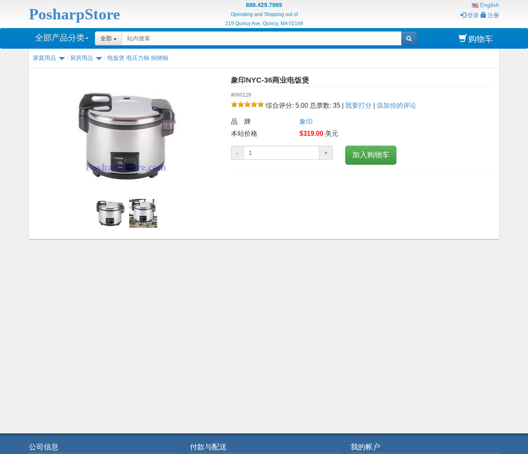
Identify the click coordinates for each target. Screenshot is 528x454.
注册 (493, 15)
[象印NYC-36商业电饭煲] (127, 136)
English (488, 5)
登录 (473, 15)
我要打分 (358, 105)
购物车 (480, 38)
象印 (306, 121)
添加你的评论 (396, 105)
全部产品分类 (60, 37)
